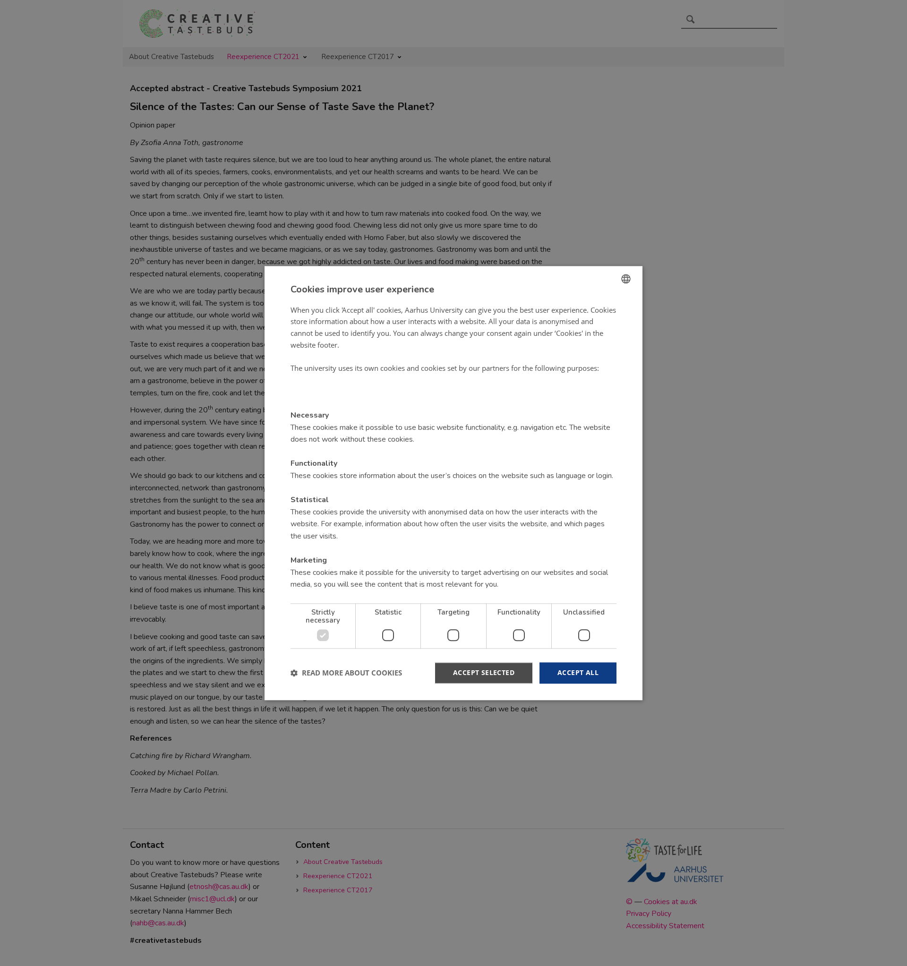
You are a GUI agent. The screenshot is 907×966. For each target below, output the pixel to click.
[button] (346, 673)
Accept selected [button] (483, 672)
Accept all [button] (578, 672)
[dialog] (453, 483)
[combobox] (626, 278)
